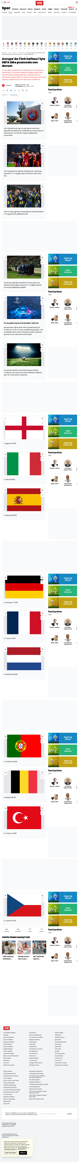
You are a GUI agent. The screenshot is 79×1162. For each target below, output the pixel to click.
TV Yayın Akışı (33, 1060)
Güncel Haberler (8, 1039)
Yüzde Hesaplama (34, 1086)
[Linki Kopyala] (26, 90)
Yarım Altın (58, 1049)
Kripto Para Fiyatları (9, 1065)
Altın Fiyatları (7, 1058)
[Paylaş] (42, 103)
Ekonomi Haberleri (8, 1037)
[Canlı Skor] (62, 80)
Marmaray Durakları (9, 1099)
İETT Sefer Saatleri (34, 1080)
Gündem (15, 9)
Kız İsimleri (6, 1103)
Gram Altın (58, 1044)
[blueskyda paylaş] (11, 90)
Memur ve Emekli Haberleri (10, 1056)
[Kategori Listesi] (76, 2)
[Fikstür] (62, 57)
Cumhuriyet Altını (60, 1053)
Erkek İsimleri (7, 1101)
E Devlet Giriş (32, 1046)
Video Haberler (7, 1071)
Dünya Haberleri (8, 1046)
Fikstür (50, 12)
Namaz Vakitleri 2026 (35, 1035)
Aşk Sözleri (58, 1039)
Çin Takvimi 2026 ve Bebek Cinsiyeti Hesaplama (37, 1076)
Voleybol (29, 12)
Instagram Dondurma (35, 1063)
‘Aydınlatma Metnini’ (10, 1149)
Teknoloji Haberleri (8, 1053)
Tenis (23, 12)
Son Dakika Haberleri (9, 1032)
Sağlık (50, 9)
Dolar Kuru (6, 1060)
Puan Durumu (42, 12)
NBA (35, 12)
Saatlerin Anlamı (60, 1037)
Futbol (10, 12)
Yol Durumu (32, 1056)
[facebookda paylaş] (3, 90)
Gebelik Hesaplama (35, 1082)
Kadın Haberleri (7, 1051)
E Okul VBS (32, 1044)
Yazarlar (63, 12)
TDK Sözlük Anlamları (9, 1073)
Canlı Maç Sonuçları (61, 1063)
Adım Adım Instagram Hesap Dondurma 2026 (38, 1092)
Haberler (4, 53)
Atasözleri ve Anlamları (36, 1071)
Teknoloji (64, 9)
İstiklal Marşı (32, 1042)
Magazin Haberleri (8, 1042)
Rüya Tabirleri (7, 1078)
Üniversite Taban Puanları (10, 1076)
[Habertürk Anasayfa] (39, 3)
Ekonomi (23, 9)
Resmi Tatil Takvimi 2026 (36, 1099)
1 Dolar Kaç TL (59, 1058)
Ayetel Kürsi (58, 1035)
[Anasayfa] (6, 1028)
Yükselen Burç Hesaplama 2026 (38, 1084)
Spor (6, 8)
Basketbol (17, 12)
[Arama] (2, 2)
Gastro (71, 9)
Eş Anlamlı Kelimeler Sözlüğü (11, 1090)
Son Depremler (33, 1051)
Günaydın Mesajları (60, 1042)
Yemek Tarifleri (59, 1032)
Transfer (4, 12)
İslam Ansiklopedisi (9, 1083)
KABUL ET (23, 1153)
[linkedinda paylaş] (15, 90)
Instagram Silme (34, 1065)
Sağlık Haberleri (8, 1049)
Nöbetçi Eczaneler (34, 1039)
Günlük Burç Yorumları (35, 1049)
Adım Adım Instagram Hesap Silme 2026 (38, 1096)
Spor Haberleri (7, 1044)
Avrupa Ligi (21, 53)
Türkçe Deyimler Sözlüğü (36, 1073)
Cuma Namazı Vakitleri (36, 1037)
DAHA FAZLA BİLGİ (10, 1153)
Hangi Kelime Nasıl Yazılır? (11, 1092)
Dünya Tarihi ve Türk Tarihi (11, 1080)
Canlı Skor (57, 12)
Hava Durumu (33, 1053)
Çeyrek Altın (58, 1046)
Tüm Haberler (72, 12)
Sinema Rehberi (33, 1058)
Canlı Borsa (32, 1032)
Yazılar (56, 9)
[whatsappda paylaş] (18, 90)
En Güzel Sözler (7, 1094)
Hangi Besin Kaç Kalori (10, 1087)
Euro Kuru (6, 1063)
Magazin (37, 9)
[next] (45, 951)
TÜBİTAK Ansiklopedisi (9, 1085)
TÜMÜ (49, 92)
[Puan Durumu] (62, 69)
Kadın (44, 9)
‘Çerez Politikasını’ (22, 1148)
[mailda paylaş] (22, 90)
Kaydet (69, 1114)
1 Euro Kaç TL (58, 1060)
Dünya (30, 9)
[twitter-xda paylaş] (7, 90)
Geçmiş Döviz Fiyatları (35, 1089)
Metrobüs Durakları (8, 1097)
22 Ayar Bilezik (59, 1056)
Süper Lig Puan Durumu (61, 1065)
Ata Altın (57, 1051)
